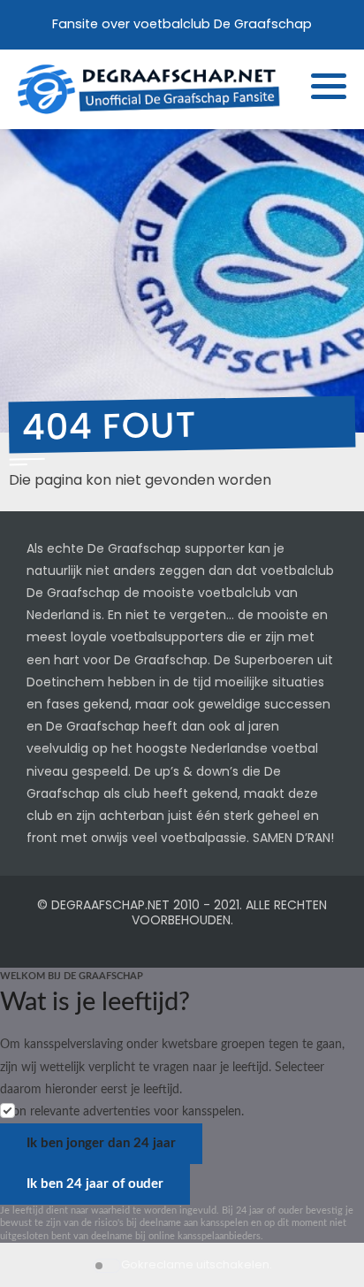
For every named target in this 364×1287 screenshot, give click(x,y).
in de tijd (185, 682)
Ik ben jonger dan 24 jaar (101, 1143)
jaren (263, 726)
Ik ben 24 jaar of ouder (95, 1184)
